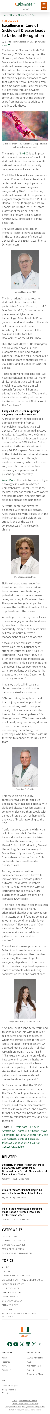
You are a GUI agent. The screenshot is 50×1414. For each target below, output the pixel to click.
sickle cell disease (28, 1139)
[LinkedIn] (28, 1344)
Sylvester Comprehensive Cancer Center (25, 1404)
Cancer (34, 15)
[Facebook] (10, 1344)
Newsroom (6, 1370)
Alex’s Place (8, 480)
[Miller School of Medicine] (25, 6)
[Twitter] (22, 1344)
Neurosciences (10, 1288)
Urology (7, 1309)
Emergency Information (13, 1407)
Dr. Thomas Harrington (25, 1131)
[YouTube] (16, 1344)
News (25, 9)
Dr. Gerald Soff (18, 1127)
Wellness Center (34, 1366)
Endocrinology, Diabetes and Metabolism (19, 1315)
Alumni (6, 1267)
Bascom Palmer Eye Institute (28, 1401)
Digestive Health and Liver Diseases (22, 1280)
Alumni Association (35, 1358)
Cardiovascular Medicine (17, 1276)
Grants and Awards (13, 1245)
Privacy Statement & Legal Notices (33, 1407)
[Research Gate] (40, 1344)
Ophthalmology (11, 1293)
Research (6, 1362)
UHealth (14, 1401)
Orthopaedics (10, 1297)
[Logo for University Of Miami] (25, 1332)
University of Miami (35, 1374)
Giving (29, 1362)
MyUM (4, 1366)
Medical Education (13, 1249)
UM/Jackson (18, 1147)
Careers (30, 1370)
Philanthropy (10, 1305)
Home (5, 15)
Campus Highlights (9, 1386)
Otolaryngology (12, 1301)
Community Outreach (14, 1241)
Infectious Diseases (13, 1284)
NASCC (24, 153)
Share (5, 45)
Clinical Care (23, 15)
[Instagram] (34, 1344)
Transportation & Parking (9, 1391)
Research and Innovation (17, 1253)
